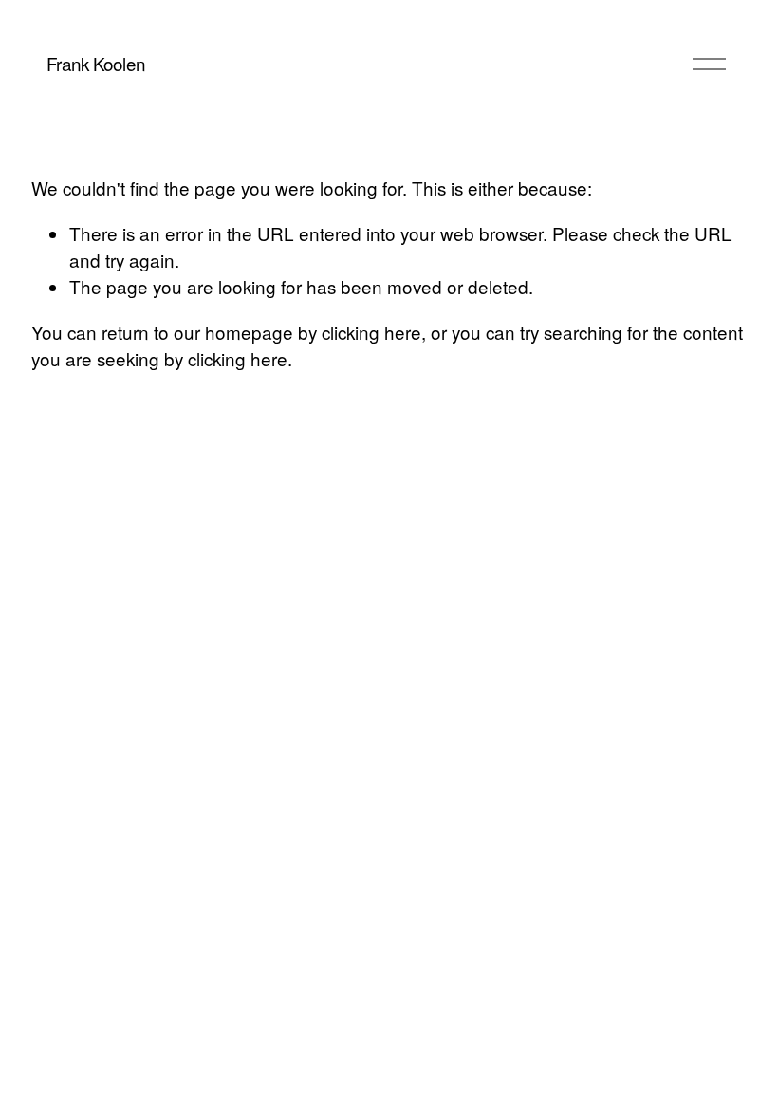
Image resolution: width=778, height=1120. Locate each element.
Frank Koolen (95, 63)
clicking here (371, 332)
